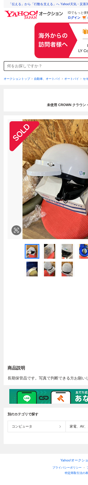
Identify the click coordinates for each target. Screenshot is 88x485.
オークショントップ (17, 79)
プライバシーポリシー (67, 467)
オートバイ (71, 79)
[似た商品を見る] (16, 230)
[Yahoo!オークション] (34, 12)
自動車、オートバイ (47, 79)
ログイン (74, 17)
